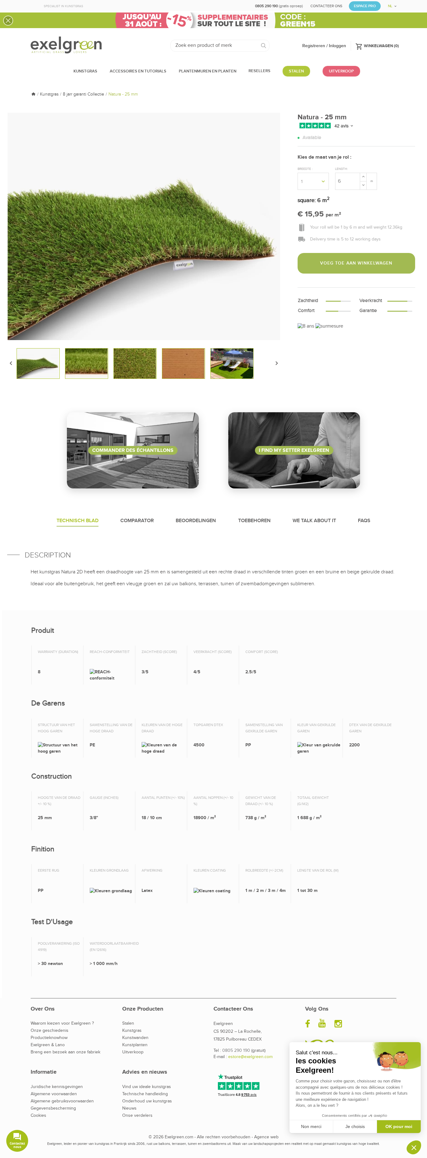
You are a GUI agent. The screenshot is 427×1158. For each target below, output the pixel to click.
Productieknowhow (49, 1037)
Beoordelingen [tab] (196, 521)
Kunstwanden (135, 1037)
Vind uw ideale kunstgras (146, 1086)
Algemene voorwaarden (54, 1093)
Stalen (128, 1023)
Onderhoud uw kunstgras (147, 1101)
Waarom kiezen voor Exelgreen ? (62, 1023)
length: (341, 169)
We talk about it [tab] (314, 521)
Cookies (38, 1115)
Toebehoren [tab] (254, 521)
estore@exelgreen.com (250, 1056)
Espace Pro (365, 6)
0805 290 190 (236, 1050)
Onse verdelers (137, 1115)
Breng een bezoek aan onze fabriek (65, 1052)
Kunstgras (132, 1030)
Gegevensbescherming (53, 1108)
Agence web (266, 1137)
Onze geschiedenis (49, 1030)
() (377, 45)
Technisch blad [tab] (77, 521)
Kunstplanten (135, 1044)
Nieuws (129, 1108)
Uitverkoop (132, 1052)
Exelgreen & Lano (48, 1044)
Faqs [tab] (364, 521)
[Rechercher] (264, 46)
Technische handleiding (145, 1093)
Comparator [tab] (137, 521)
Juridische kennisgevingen (57, 1086)
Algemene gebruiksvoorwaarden (62, 1101)
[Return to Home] (33, 94)
